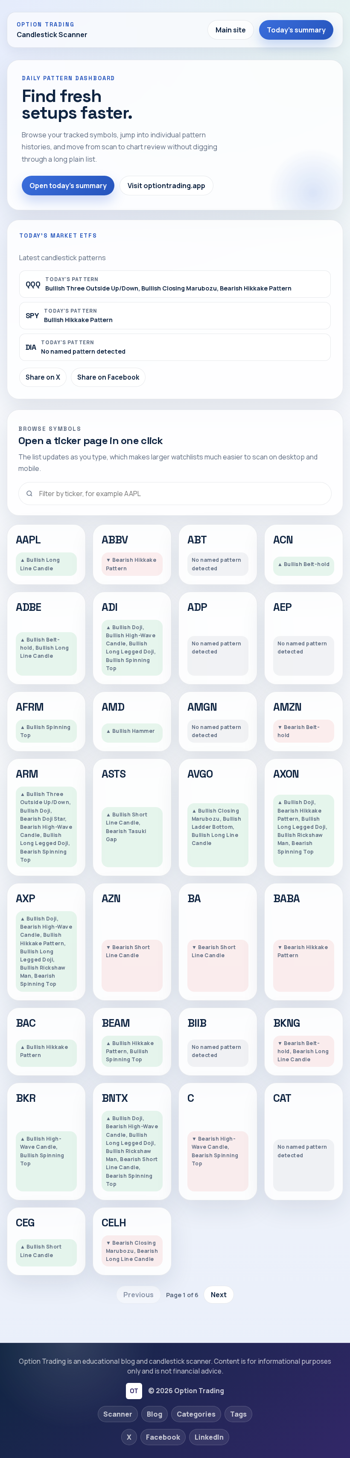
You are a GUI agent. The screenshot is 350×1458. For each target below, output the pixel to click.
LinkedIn (209, 1437)
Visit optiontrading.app (166, 185)
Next (219, 1294)
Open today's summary (68, 185)
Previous (138, 1294)
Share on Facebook (108, 377)
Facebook (163, 1437)
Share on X (43, 377)
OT (134, 1391)
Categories (196, 1414)
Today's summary (296, 30)
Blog (154, 1414)
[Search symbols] (175, 493)
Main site (231, 30)
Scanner (117, 1414)
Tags (238, 1414)
